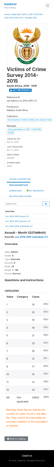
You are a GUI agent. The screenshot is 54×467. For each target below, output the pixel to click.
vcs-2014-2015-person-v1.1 (17, 221)
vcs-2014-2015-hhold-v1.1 (17, 216)
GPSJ (24, 14)
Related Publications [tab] (20, 196)
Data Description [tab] (18, 185)
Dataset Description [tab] (20, 179)
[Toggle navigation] (47, 6)
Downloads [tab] (15, 191)
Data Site (16, 14)
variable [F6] (30, 18)
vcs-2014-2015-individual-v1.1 (19, 226)
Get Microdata (21, 90)
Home (7, 14)
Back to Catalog (17, 438)
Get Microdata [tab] (36, 191)
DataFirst (10, 4)
